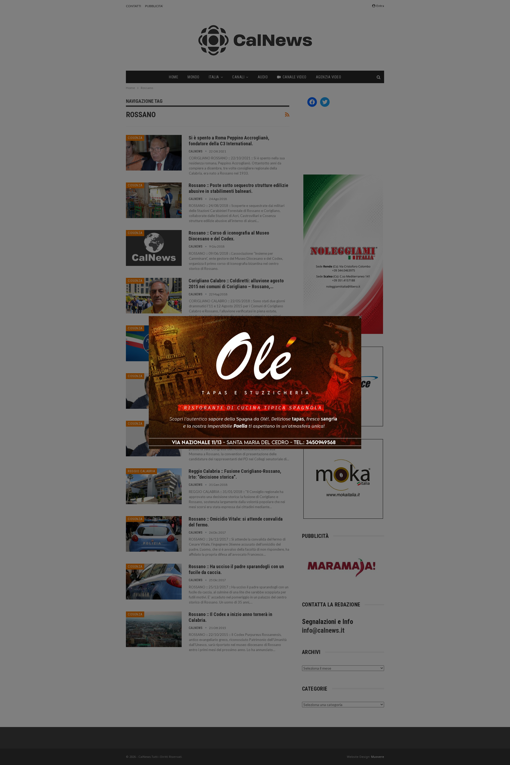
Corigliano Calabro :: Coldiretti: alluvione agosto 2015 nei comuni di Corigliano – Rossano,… (236, 283)
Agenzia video (328, 77)
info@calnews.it (323, 630)
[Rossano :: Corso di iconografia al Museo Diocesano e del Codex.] (154, 248)
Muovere (377, 757)
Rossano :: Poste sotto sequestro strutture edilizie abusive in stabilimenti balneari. (238, 188)
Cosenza (135, 138)
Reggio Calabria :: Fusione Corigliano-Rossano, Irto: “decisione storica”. (235, 474)
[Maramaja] (342, 568)
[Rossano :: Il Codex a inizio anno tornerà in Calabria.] (154, 629)
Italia (214, 77)
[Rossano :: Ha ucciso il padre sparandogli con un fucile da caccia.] (154, 581)
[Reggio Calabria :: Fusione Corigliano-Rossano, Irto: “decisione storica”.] (154, 486)
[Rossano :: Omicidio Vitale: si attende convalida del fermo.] (154, 534)
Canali (238, 77)
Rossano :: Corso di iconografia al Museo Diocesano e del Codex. (229, 235)
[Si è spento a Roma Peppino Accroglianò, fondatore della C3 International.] (154, 153)
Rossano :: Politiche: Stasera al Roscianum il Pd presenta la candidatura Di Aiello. (236, 426)
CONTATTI (133, 6)
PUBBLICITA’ (154, 6)
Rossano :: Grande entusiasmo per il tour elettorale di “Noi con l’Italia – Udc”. (239, 331)
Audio (263, 77)
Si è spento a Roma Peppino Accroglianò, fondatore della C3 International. (229, 140)
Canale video (295, 77)
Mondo (193, 77)
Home (173, 77)
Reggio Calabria (141, 471)
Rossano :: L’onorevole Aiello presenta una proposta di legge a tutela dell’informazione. (232, 379)
